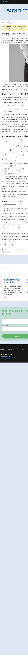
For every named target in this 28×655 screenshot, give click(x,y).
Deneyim (2, 349)
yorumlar (22, 349)
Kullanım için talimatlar (12, 349)
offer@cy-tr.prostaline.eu (5, 356)
